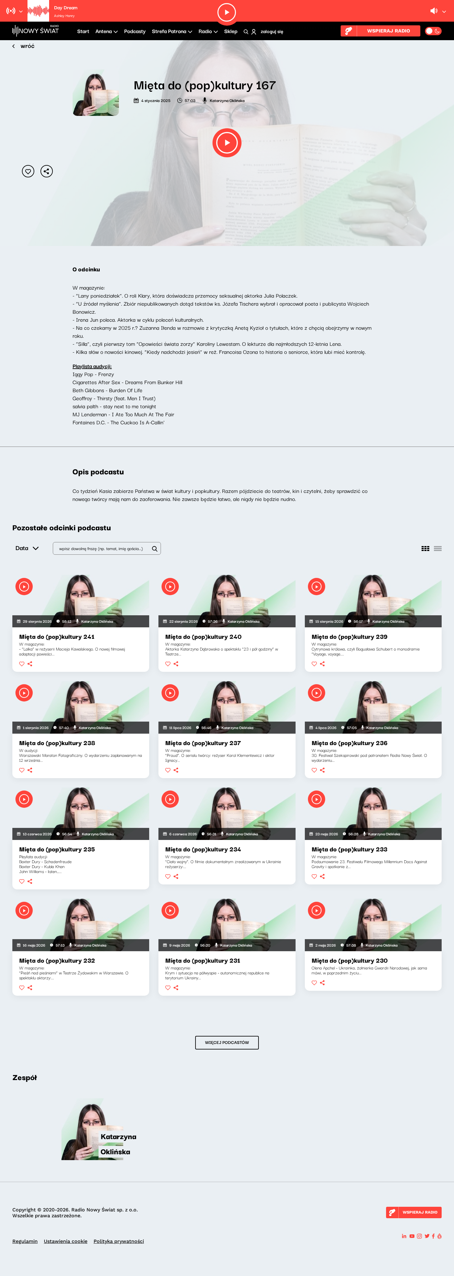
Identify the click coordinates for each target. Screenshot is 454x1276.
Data (21, 547)
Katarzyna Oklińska (227, 100)
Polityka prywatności (119, 1241)
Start (83, 31)
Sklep (231, 31)
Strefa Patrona (169, 31)
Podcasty (135, 31)
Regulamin (25, 1241)
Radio (205, 31)
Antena (103, 31)
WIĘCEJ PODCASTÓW (227, 1042)
